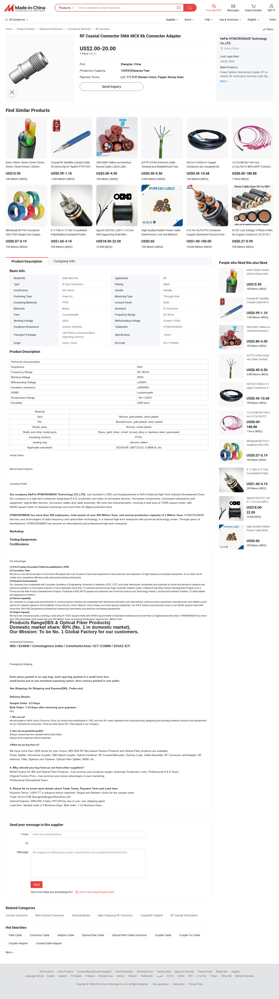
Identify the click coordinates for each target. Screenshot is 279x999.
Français (90, 975)
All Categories (17, 19)
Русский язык (106, 975)
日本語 (181, 975)
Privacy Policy (196, 984)
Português (76, 975)
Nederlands (147, 975)
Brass (65, 308)
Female (167, 290)
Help (207, 19)
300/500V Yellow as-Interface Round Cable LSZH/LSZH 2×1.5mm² (258, 329)
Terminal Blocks (81, 915)
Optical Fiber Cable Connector (129, 935)
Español (63, 975)
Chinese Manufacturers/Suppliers (94, 971)
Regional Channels (184, 971)
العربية (160, 975)
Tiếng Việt (226, 975)
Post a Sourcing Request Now (94, 892)
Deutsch (132, 975)
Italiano (121, 975)
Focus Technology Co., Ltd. (115, 984)
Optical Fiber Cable (93, 935)
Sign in (271, 10)
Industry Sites (164, 971)
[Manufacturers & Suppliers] (24, 8)
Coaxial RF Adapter (151, 915)
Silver (166, 284)
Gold (166, 302)
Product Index (205, 971)
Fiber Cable (15, 935)
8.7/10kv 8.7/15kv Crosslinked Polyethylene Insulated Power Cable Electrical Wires (258, 471)
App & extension (228, 19)
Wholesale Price (145, 971)
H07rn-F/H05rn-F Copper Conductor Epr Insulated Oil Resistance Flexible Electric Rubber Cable (258, 386)
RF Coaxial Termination (184, 915)
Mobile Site (221, 971)
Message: (22, 852)
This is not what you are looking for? (52, 892)
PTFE (65, 302)
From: (24, 834)
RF (165, 278)
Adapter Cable (65, 935)
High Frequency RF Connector (115, 915)
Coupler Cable (163, 935)
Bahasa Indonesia (245, 975)
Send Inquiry (111, 87)
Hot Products (46, 971)
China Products (65, 971)
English (51, 975)
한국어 (170, 975)
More (223, 81)
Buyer (188, 19)
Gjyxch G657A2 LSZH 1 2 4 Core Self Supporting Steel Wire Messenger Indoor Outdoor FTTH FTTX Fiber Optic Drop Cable (258, 500)
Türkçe (213, 975)
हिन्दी (190, 975)
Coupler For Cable (189, 935)
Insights (235, 971)
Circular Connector (17, 915)
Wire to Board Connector (49, 915)
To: (27, 843)
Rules (273, 19)
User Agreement (161, 984)
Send (36, 884)
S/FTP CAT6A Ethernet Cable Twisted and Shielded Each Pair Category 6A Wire (258, 357)
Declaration (179, 984)
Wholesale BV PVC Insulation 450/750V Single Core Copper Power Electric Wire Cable (258, 443)
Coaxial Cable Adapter (49, 943)
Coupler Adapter (18, 943)
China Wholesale (124, 971)
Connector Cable (39, 935)
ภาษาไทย (201, 975)
